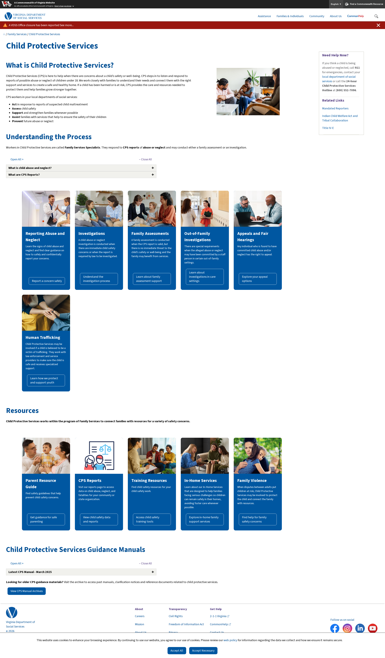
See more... (67, 25)
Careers (139, 616)
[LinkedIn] (360, 629)
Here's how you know (62, 6)
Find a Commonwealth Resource (366, 4)
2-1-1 (218, 616)
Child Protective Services (44, 34)
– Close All (145, 159)
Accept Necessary (203, 651)
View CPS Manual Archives (27, 591)
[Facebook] (334, 629)
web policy (230, 640)
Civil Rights (176, 616)
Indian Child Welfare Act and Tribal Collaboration (340, 118)
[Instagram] (347, 629)
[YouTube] (372, 629)
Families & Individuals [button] (290, 16)
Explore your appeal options (255, 279)
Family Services (17, 34)
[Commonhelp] (355, 16)
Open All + (17, 159)
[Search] (376, 16)
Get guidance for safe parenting (43, 519)
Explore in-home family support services (204, 519)
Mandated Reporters (335, 108)
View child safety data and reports (96, 519)
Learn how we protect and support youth (44, 380)
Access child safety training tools (147, 519)
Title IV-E (328, 128)
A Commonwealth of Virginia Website (34, 2)
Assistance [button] (264, 16)
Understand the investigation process (96, 279)
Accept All (177, 651)
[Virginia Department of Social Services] (25, 16)
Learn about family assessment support (149, 279)
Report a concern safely (47, 281)
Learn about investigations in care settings (202, 276)
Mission (139, 624)
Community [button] (316, 16)
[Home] (4, 34)
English (336, 4)
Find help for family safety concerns (254, 519)
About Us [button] (336, 16)
